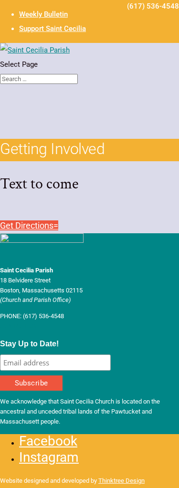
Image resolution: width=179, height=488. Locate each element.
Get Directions (26, 225)
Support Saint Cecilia (52, 28)
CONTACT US (18, 326)
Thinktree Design (121, 480)
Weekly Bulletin (43, 14)
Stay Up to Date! (29, 344)
